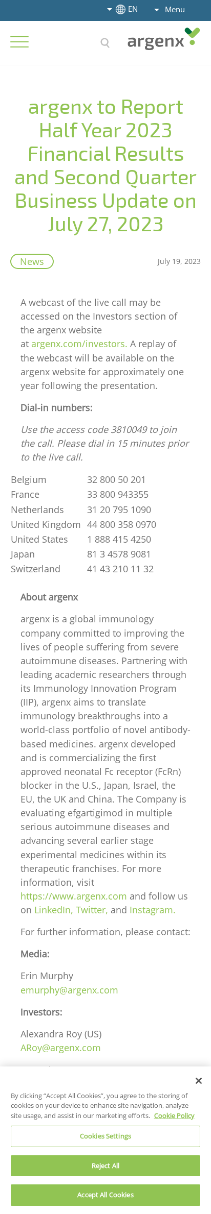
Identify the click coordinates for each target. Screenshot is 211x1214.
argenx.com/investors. (79, 343)
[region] (105, 1140)
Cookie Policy (174, 1115)
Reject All (105, 1165)
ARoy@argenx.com (60, 1047)
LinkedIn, (53, 910)
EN (133, 9)
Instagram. (153, 910)
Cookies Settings (105, 1135)
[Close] (198, 1081)
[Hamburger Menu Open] (19, 42)
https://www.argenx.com (73, 896)
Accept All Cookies (105, 1194)
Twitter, (92, 910)
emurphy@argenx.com (69, 990)
